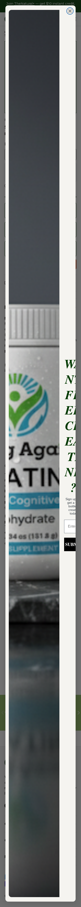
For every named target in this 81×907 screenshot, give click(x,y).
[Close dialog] (70, 11)
